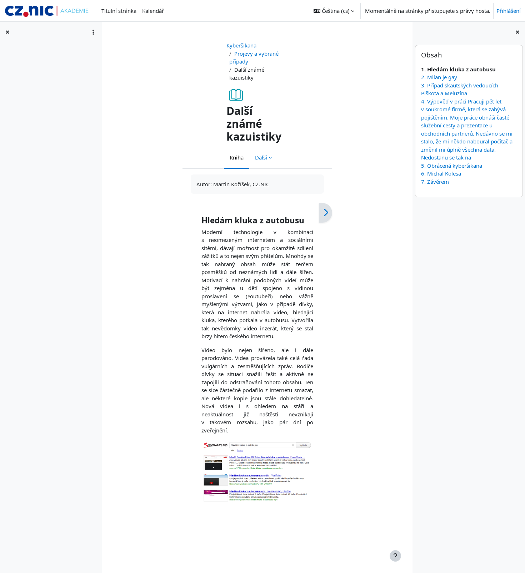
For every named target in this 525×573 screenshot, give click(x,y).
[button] (334, 10)
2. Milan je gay (439, 77)
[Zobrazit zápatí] (395, 556)
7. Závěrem (435, 181)
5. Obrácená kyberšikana (451, 165)
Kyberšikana (241, 45)
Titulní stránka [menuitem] (118, 10)
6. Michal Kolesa (441, 173)
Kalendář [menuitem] (153, 10)
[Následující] (325, 213)
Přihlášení (508, 10)
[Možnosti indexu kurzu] (93, 32)
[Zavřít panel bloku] (517, 32)
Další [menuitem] (261, 157)
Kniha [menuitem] (237, 157)
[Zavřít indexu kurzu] (7, 32)
